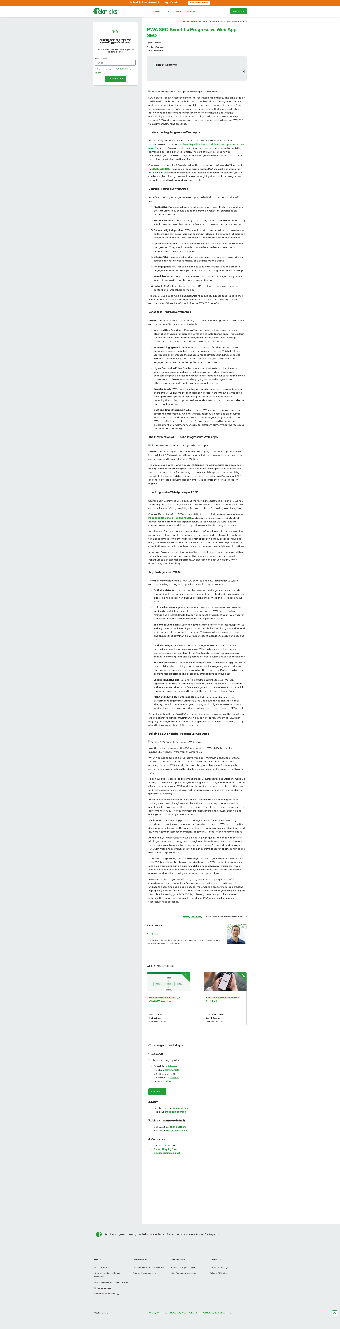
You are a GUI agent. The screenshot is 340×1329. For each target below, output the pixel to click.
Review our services (102, 1288)
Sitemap (152, 1313)
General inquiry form (165, 1149)
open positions (178, 1127)
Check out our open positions (183, 1268)
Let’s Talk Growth (101, 1268)
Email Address (100, 59)
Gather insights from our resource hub (148, 1268)
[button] (241, 71)
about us (166, 1081)
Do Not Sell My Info (204, 1313)
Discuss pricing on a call (167, 1153)
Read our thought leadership (144, 1273)
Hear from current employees (183, 1273)
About (178, 11)
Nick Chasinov (157, 1018)
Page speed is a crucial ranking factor (169, 518)
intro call (173, 1066)
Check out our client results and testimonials (107, 1275)
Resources (191, 11)
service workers (160, 169)
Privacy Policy (188, 1313)
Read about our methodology (106, 1294)
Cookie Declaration (223, 1313)
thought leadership (175, 1112)
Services (156, 11)
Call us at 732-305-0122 (220, 1273)
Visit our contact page (219, 1268)
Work (168, 11)
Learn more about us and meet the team (111, 1282)
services (174, 1078)
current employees (177, 1131)
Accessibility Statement (169, 1313)
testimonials (172, 1070)
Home (186, 21)
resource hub (180, 1108)
